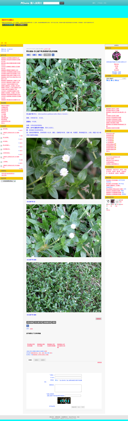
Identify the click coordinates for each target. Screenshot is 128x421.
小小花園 (3, 114)
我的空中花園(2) (5, 105)
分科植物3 (110, 142)
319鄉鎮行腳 (4, 107)
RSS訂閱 (4, 173)
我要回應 (99, 362)
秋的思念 (3, 112)
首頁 (2, 42)
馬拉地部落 (4, 119)
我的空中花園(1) (8, 20)
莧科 (51, 353)
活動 (5, 42)
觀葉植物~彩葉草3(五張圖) (113, 128)
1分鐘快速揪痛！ (110, 162)
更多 (108, 151)
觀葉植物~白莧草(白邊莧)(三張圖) (61, 346)
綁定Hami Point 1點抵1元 (112, 160)
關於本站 (116, 64)
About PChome (72, 417)
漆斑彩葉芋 (109, 169)
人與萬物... (5, 161)
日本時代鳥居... (6, 152)
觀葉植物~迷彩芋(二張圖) (112, 108)
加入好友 (116, 70)
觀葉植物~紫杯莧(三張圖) (41, 345)
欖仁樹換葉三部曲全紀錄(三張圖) (114, 189)
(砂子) (21, 130)
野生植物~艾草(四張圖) (112, 180)
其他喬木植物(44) (110, 149)
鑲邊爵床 (122, 173)
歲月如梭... (5, 128)
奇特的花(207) (109, 133)
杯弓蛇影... (5, 141)
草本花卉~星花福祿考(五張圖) (113, 117)
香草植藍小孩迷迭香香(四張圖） (114, 121)
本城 (21, 135)
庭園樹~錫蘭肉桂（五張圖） (113, 185)
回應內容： (52, 385)
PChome (100, 3)
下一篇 (48, 48)
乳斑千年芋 (116, 169)
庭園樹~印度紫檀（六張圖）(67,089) (10, 92)
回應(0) (30, 360)
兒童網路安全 (64, 417)
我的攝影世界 (4, 117)
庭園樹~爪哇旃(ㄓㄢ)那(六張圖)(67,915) (11, 87)
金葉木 (117, 173)
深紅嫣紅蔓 (111, 173)
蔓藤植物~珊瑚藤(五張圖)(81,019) (9, 70)
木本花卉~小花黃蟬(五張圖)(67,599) (10, 91)
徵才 (78, 417)
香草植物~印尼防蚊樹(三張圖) (113, 119)
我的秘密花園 (4, 109)
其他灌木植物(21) (110, 147)
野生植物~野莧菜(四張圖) (31, 345)
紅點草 (114, 171)
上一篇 (45, 48)
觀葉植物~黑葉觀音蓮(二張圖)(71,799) (10, 80)
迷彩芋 (121, 169)
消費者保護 (57, 417)
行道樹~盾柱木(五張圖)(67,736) (9, 89)
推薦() (36, 360)
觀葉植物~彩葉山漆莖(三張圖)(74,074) (10, 75)
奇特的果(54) (109, 135)
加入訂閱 (4, 175)
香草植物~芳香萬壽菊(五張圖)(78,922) (10, 71)
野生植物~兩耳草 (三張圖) (112, 110)
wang (31, 328)
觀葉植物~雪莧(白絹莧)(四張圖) (51, 345)
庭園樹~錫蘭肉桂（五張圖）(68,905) (10, 85)
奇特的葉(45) (109, 137)
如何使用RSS (10, 173)
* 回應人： (52, 375)
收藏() (43, 360)
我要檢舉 (98, 318)
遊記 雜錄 (3, 116)
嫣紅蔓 (118, 171)
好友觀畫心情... (6, 149)
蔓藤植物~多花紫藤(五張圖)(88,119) (10, 58)
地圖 (116, 68)
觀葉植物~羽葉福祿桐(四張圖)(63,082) (10, 94)
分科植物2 (110, 140)
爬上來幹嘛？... (6, 145)
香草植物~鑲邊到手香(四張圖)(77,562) (10, 73)
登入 (105, 3)
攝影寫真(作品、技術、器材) (37, 353)
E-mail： (53, 377)
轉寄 (46, 351)
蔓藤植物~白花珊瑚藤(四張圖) (113, 192)
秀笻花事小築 (4, 110)
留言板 (116, 66)
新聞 (94, 3)
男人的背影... (6, 137)
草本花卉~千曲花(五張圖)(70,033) (9, 84)
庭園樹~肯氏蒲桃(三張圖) (112, 122)
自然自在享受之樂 (5, 121)
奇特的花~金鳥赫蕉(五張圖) (113, 190)
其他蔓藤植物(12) (110, 146)
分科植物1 (110, 139)
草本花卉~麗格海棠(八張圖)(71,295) (10, 82)
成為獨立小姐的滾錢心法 (112, 164)
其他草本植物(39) (110, 144)
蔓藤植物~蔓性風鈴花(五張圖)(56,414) (10, 99)
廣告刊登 (52, 417)
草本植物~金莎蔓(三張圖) (112, 115)
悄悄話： (52, 380)
